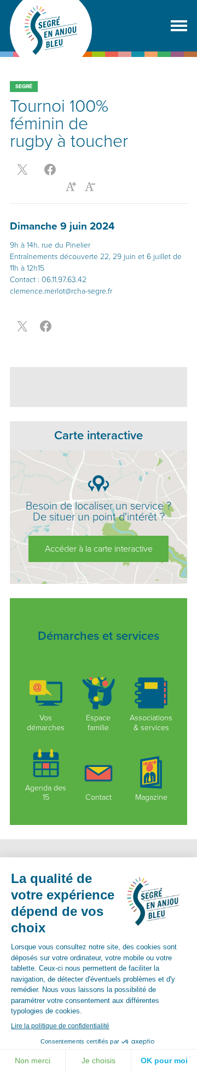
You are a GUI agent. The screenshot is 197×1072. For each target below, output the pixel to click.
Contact (98, 797)
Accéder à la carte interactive (99, 548)
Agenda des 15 (45, 792)
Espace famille (98, 722)
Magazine (151, 797)
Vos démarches (46, 722)
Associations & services (151, 722)
